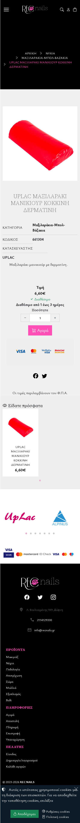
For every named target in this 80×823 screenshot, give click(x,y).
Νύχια (50, 53)
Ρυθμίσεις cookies (57, 811)
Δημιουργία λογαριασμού (22, 760)
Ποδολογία (13, 669)
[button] (62, 10)
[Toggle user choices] (68, 9)
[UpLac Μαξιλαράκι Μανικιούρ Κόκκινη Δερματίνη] (40, 143)
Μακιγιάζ (12, 657)
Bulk (9, 700)
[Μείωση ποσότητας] (25, 318)
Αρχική (30, 53)
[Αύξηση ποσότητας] (55, 318)
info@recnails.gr (44, 630)
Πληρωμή (12, 727)
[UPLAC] (20, 518)
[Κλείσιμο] (76, 789)
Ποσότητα (40, 310)
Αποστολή (12, 721)
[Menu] (6, 9)
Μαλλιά (11, 688)
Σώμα (9, 681)
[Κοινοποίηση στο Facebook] (35, 376)
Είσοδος (11, 754)
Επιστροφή (13, 733)
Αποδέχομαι (26, 814)
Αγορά (42, 330)
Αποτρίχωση (14, 675)
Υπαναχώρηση (15, 739)
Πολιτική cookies (57, 816)
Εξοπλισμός (13, 694)
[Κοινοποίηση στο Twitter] (44, 376)
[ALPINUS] (60, 518)
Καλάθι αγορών (16, 766)
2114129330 (44, 620)
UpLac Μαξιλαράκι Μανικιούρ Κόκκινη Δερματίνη (40, 64)
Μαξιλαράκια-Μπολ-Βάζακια (45, 58)
